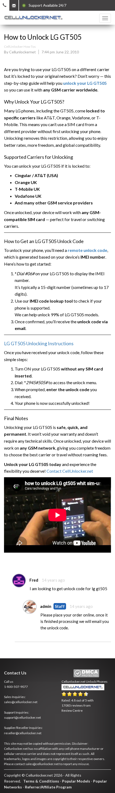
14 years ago (53, 580)
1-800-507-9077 (16, 687)
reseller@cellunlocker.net (22, 733)
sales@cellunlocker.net (20, 702)
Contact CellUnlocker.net (70, 470)
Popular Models (76, 781)
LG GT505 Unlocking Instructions (39, 343)
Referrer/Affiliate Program (48, 787)
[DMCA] (86, 673)
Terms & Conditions (41, 781)
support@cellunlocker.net (22, 717)
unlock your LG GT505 (85, 83)
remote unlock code (87, 250)
